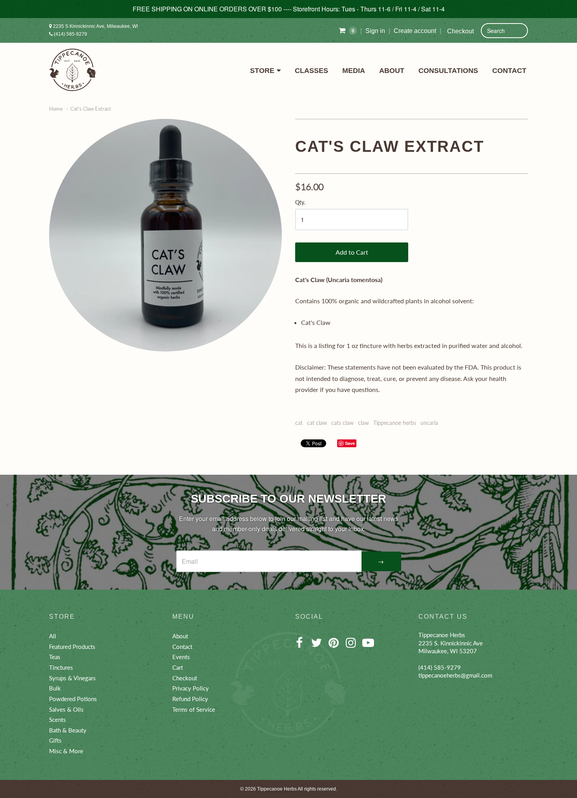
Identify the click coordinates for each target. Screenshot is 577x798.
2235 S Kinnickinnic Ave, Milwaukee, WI (95, 26)
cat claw (317, 422)
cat (299, 422)
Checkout (460, 31)
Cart (177, 667)
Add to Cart (352, 252)
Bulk (55, 688)
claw (363, 422)
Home (56, 109)
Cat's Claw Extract (90, 109)
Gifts (55, 740)
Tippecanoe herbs (394, 422)
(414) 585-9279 (70, 34)
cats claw (342, 422)
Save (350, 443)
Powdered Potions (73, 698)
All (52, 635)
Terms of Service (193, 709)
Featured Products (72, 646)
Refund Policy (190, 698)
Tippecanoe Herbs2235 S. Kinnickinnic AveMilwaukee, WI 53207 (450, 642)
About (391, 71)
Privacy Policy (190, 688)
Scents (57, 719)
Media (353, 71)
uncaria (429, 422)
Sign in (375, 30)
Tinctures (61, 667)
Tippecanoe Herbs (277, 789)
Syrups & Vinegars (72, 677)
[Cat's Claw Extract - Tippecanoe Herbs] (165, 235)
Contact (509, 71)
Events (181, 656)
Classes (311, 71)
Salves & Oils (66, 709)
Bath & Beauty (67, 730)
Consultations (448, 71)
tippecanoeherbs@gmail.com (455, 675)
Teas (54, 656)
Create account (415, 30)
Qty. (300, 202)
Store (262, 71)
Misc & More (66, 750)
